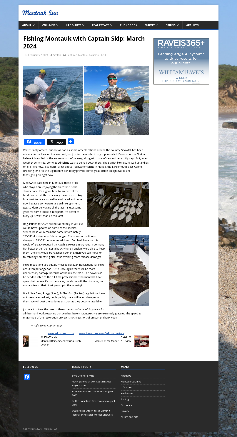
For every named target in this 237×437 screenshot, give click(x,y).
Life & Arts (73, 25)
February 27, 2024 (38, 55)
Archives (192, 25)
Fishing (171, 25)
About (26, 25)
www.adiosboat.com (61, 333)
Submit (150, 25)
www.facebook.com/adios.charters (101, 333)
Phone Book (128, 25)
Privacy (125, 411)
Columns (48, 25)
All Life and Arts (129, 417)
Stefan (57, 55)
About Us (126, 375)
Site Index (126, 405)
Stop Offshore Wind (83, 375)
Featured (72, 55)
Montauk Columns (88, 55)
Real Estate (100, 25)
